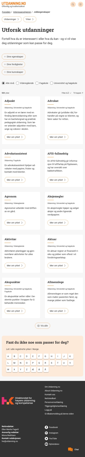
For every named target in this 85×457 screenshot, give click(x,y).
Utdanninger (10, 19)
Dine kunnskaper (15, 72)
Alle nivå (10, 83)
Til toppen (77, 93)
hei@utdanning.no (10, 441)
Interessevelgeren (22, 12)
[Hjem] (14, 3)
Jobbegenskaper (42, 12)
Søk (73, 4)
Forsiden (6, 12)
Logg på (48, 410)
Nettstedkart (50, 398)
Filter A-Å (65, 93)
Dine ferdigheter (15, 64)
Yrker (28, 19)
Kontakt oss (50, 394)
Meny (80, 4)
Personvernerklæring (54, 402)
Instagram (53, 433)
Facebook (53, 427)
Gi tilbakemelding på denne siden (59, 414)
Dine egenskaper (15, 56)
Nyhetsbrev (54, 444)
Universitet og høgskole (65, 83)
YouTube (53, 438)
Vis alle (44, 325)
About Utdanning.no (53, 390)
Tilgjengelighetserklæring (56, 406)
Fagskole (43, 83)
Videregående (27, 83)
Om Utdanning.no (52, 387)
